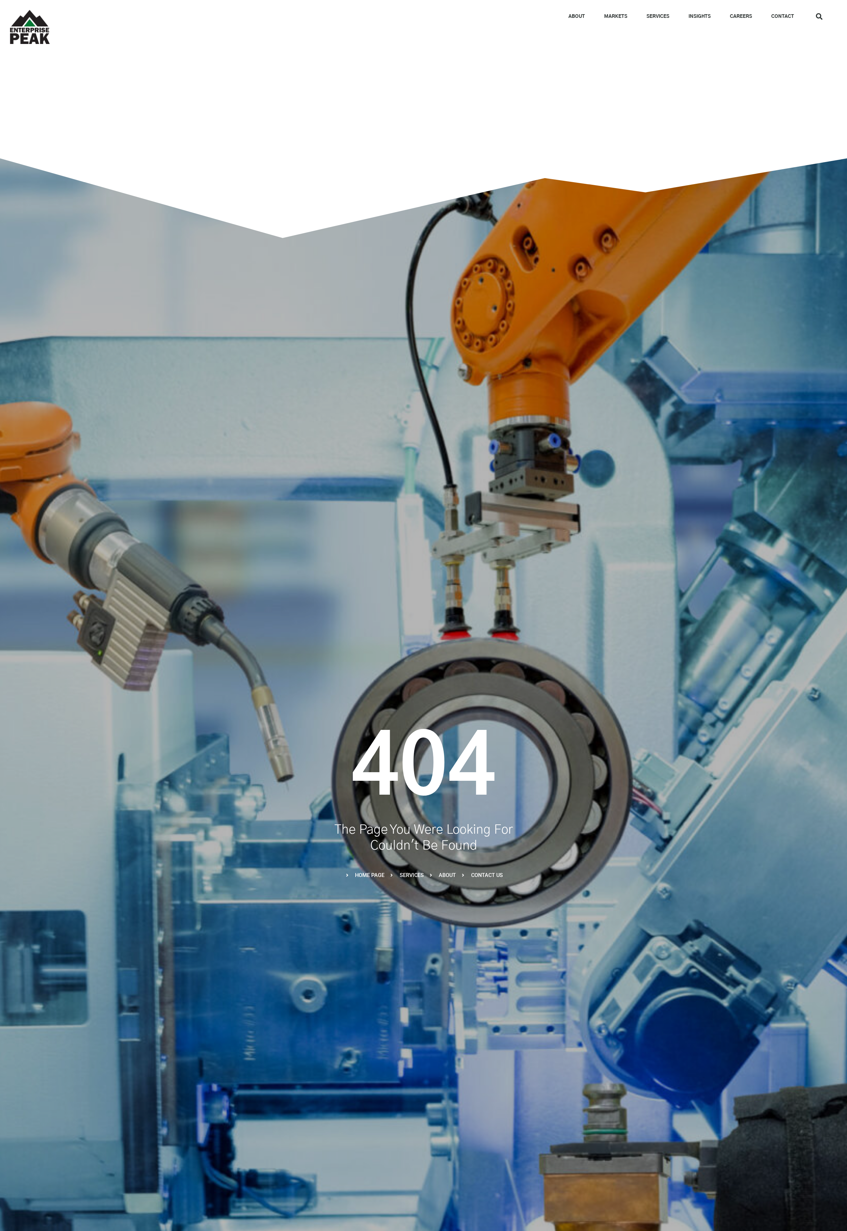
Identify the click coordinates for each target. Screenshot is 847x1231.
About (576, 16)
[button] (819, 16)
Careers (741, 16)
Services (657, 16)
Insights (700, 16)
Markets (615, 16)
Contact (782, 16)
